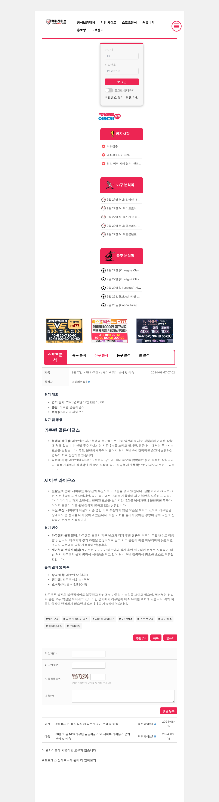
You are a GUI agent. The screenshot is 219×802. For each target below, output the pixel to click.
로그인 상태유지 (124, 90)
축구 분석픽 (125, 256)
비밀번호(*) (52, 664)
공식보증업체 (86, 22)
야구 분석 (101, 355)
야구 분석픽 (125, 185)
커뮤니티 (148, 22)
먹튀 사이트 (108, 22)
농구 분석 (123, 355)
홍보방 (81, 30)
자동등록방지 (53, 678)
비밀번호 (110, 64)
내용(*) (49, 695)
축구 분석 (79, 355)
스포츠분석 (129, 22)
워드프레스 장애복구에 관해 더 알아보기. (69, 760)
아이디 (109, 49)
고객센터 (98, 30)
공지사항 (123, 133)
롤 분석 (144, 355)
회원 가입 (132, 97)
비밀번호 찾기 (114, 97)
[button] (79, 381)
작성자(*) (51, 653)
